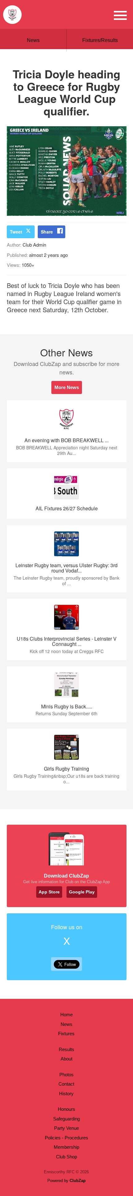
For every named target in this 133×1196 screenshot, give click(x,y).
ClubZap (78, 1180)
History (66, 1093)
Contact (66, 1084)
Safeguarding (66, 1118)
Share (47, 232)
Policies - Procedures (66, 1137)
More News (66, 387)
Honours (66, 1109)
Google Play (82, 891)
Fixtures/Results (100, 40)
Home (66, 1014)
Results (66, 1049)
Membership (66, 1147)
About (66, 1058)
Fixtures (66, 1033)
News (33, 40)
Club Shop (66, 1156)
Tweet (16, 232)
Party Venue (66, 1128)
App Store (49, 891)
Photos (66, 1074)
